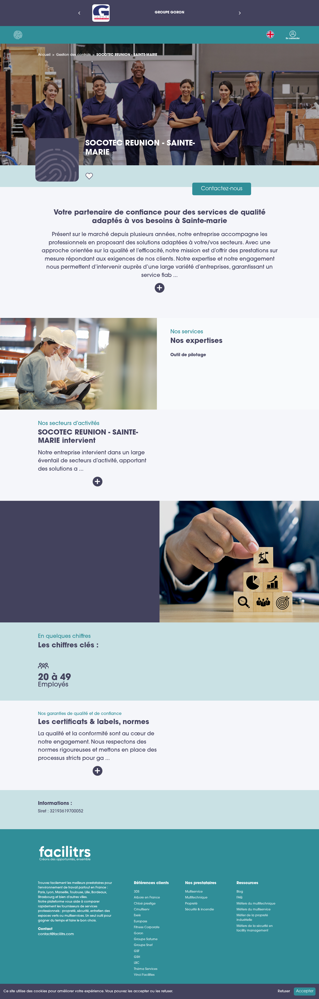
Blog (240, 891)
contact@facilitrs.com (56, 934)
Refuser (284, 991)
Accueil (44, 55)
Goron (138, 933)
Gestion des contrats (73, 55)
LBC (136, 963)
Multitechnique (196, 897)
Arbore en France (147, 897)
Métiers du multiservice (254, 909)
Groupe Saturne (146, 939)
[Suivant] (239, 13)
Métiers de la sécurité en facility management (255, 928)
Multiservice (194, 891)
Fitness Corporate (147, 927)
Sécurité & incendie (199, 909)
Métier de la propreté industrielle (252, 918)
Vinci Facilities (144, 975)
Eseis (137, 915)
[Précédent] (79, 13)
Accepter (304, 991)
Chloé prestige (145, 903)
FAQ (239, 897)
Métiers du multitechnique (256, 903)
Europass (140, 921)
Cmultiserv (142, 909)
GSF (137, 951)
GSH (137, 957)
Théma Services (145, 969)
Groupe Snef (143, 945)
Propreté (191, 903)
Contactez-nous (221, 189)
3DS (136, 891)
